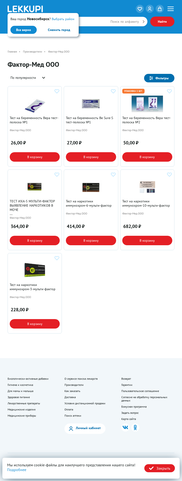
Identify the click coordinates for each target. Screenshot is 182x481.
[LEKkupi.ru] (35, 8)
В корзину (34, 157)
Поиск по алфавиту (124, 21)
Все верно (23, 30)
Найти (162, 21)
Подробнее (16, 469)
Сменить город (59, 30)
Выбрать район (63, 19)
